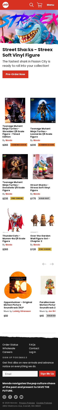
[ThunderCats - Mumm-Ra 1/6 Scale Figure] (15, 220)
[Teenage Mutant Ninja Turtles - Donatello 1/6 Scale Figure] (15, 166)
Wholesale (8, 348)
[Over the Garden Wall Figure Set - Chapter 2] (43, 220)
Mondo (9, 140)
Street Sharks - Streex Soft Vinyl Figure (40, 187)
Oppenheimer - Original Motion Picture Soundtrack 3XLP (18, 305)
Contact (34, 348)
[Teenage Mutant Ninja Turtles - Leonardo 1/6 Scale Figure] (43, 110)
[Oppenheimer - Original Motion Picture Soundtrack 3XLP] (18, 285)
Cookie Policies (44, 402)
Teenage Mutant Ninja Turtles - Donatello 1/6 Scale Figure (13, 186)
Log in (32, 352)
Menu (50, 5)
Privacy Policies (27, 402)
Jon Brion (53, 311)
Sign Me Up (47, 373)
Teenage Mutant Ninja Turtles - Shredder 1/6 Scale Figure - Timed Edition (13, 131)
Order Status (10, 344)
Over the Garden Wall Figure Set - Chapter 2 (40, 238)
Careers (7, 352)
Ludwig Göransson (22, 311)
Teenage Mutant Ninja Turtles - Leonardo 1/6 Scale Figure (41, 132)
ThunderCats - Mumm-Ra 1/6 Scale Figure (13, 238)
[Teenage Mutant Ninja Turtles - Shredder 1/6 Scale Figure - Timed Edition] (15, 110)
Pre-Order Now (15, 74)
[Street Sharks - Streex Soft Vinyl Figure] (43, 166)
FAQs (32, 344)
